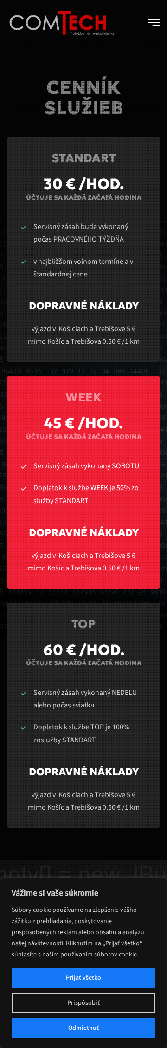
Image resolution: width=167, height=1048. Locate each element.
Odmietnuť (83, 1028)
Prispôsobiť (83, 1003)
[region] (83, 963)
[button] (154, 22)
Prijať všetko (83, 977)
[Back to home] (61, 22)
